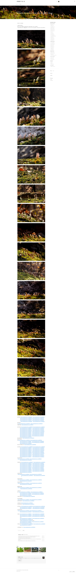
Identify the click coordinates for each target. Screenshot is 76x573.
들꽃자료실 (19, 534)
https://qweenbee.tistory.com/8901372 (29, 496)
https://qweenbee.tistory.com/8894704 (26, 466)
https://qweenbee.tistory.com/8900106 (38, 516)
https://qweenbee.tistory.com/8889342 (36, 479)
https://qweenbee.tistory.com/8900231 (27, 475)
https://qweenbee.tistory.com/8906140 (38, 455)
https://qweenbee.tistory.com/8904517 (38, 454)
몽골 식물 (52, 45)
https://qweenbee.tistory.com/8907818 (38, 431)
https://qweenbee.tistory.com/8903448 (39, 506)
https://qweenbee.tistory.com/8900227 (27, 462)
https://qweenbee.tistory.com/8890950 (26, 418)
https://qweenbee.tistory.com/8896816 (26, 468)
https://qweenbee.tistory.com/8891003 (26, 465)
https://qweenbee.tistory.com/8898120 (26, 516)
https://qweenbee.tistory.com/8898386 (38, 452)
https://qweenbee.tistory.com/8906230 (38, 508)
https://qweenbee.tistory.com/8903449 (26, 507)
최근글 (51, 70)
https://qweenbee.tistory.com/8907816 (38, 433)
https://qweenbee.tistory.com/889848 (25, 441)
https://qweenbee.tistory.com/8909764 (26, 435)
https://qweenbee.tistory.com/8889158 (26, 463)
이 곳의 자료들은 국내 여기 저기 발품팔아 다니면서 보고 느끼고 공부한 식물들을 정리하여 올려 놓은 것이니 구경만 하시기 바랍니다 (30, 558)
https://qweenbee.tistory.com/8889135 (39, 446)
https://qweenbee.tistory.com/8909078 (36, 499)
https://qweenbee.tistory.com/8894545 (26, 450)
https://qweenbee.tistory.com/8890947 (27, 424)
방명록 (20, 4)
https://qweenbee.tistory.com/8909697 (38, 421)
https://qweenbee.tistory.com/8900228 (36, 474)
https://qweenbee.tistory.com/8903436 (38, 453)
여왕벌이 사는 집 (21, 1)
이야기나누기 (52, 56)
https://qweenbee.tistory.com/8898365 (26, 419)
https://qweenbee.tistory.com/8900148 (38, 419)
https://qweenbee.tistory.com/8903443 (26, 430)
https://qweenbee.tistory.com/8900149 (24, 423)
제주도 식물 (53, 43)
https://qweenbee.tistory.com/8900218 (26, 429)
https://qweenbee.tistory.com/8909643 (38, 456)
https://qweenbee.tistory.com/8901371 (25, 494)
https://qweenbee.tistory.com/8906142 (26, 420)
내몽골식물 (52, 48)
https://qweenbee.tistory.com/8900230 (26, 518)
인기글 (53, 70)
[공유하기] (19, 530)
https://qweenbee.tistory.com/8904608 (38, 507)
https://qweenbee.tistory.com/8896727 (38, 451)
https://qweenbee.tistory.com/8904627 (38, 430)
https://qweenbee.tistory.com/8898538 (38, 441)
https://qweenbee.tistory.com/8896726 (26, 451)
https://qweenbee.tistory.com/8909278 (26, 495)
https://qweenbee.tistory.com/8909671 (38, 521)
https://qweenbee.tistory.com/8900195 (30, 444)
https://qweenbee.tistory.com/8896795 (38, 466)
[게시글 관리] (20, 530)
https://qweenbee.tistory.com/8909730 (38, 434)
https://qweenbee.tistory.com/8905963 (38, 494)
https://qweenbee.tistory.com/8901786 (27, 506)
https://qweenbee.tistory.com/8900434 (38, 518)
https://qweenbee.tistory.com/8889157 (38, 463)
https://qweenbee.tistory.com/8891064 (36, 440)
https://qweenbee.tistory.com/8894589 (38, 450)
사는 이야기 (52, 59)
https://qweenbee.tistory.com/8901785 (23, 510)
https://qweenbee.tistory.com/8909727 (26, 433)
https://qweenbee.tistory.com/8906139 (26, 455)
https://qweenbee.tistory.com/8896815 (26, 467)
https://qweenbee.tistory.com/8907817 (26, 432)
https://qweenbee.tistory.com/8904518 (26, 472)
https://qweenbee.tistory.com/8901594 (26, 519)
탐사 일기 (52, 57)
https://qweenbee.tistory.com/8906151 (38, 511)
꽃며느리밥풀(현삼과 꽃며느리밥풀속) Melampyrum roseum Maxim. (26, 540)
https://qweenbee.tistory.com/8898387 (26, 452)
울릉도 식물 (52, 44)
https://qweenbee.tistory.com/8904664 (26, 488)
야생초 (22, 534)
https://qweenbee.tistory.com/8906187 (26, 443)
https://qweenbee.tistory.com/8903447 (35, 510)
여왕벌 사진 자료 (53, 66)
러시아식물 (52, 49)
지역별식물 (52, 41)
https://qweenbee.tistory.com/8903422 (26, 453)
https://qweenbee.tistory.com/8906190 (26, 431)
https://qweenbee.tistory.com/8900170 (39, 462)
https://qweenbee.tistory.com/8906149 (38, 420)
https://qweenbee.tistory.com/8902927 (36, 487)
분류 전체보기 (52, 22)
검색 (57, 1)
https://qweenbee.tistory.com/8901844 (38, 429)
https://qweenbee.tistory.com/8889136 (27, 446)
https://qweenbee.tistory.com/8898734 (23, 499)
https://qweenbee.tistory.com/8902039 (26, 484)
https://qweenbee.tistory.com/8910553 (38, 435)
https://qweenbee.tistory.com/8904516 (26, 454)
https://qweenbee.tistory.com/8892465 (23, 487)
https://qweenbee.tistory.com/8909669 (26, 421)
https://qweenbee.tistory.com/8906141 (25, 456)
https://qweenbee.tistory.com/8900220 (24, 483)
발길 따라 (52, 58)
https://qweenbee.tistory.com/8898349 (38, 468)
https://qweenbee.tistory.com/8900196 (26, 442)
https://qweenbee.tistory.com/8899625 (23, 474)
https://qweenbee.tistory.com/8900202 (38, 442)
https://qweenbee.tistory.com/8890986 (26, 464)
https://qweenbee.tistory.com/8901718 (26, 520)
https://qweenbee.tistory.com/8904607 (26, 511)
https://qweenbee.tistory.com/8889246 (23, 479)
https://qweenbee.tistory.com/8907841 (26, 434)
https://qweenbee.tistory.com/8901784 (36, 483)
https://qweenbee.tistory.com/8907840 (38, 432)
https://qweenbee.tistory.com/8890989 (38, 464)
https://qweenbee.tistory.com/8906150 (26, 508)
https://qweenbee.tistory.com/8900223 (29, 527)
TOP (58, 570)
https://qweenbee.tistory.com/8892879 (38, 465)
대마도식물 (52, 47)
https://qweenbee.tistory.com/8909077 (28, 500)
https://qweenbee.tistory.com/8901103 (36, 423)
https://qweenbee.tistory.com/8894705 (38, 418)
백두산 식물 (52, 42)
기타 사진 (51, 65)
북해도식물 (52, 46)
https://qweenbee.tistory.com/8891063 (24, 440)
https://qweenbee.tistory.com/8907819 (26, 521)
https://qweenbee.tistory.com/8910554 (26, 522)
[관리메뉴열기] (74, 1)
